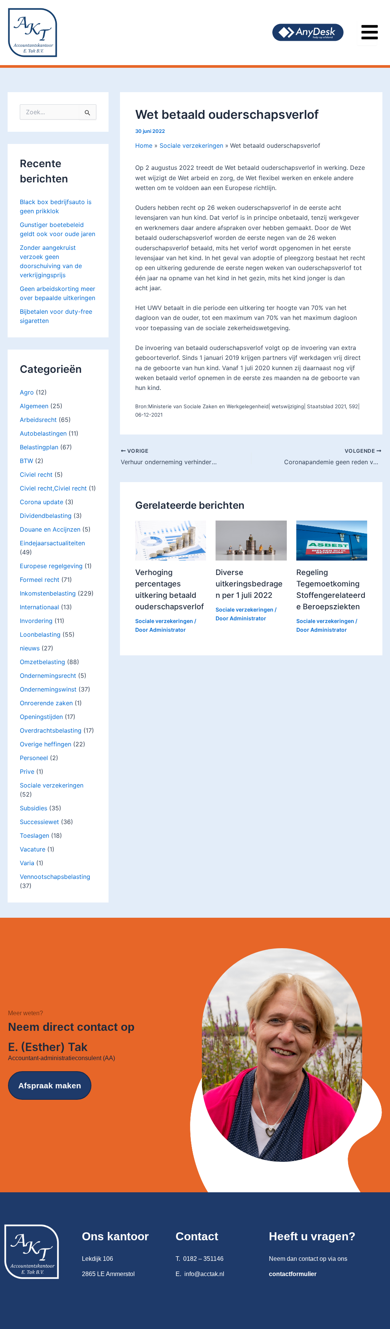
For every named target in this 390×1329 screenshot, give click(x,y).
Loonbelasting (40, 634)
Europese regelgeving (51, 566)
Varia (27, 863)
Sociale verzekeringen (51, 785)
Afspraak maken (49, 1085)
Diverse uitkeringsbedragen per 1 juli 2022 (249, 584)
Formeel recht (39, 579)
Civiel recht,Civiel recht (53, 488)
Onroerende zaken (46, 703)
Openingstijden (41, 716)
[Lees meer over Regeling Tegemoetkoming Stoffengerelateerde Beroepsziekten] (331, 540)
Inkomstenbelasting (48, 593)
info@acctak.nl (204, 1274)
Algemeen (34, 406)
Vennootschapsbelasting (55, 876)
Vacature (32, 849)
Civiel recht (36, 474)
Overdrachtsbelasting (51, 730)
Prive (27, 771)
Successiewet (39, 822)
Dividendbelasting (46, 515)
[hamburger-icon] (367, 32)
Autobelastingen (43, 433)
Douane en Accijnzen (50, 529)
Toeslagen (34, 835)
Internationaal (39, 607)
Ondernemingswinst (48, 689)
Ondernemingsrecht (48, 675)
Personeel (34, 758)
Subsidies (33, 808)
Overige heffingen (45, 744)
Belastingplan (39, 447)
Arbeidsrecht (38, 419)
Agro (27, 392)
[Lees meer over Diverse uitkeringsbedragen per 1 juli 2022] (251, 540)
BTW (26, 461)
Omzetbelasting (42, 662)
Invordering (36, 621)
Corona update (41, 502)
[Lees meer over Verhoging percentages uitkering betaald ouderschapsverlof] (170, 540)
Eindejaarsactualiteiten (52, 543)
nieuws (30, 648)
